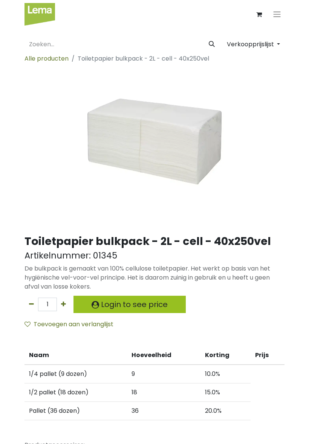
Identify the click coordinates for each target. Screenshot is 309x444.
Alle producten (46, 58)
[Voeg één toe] (63, 304)
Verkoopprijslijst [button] (251, 44)
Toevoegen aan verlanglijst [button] (73, 324)
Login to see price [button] (133, 304)
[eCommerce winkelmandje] (258, 14)
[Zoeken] (211, 44)
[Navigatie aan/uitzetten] (277, 14)
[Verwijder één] (31, 304)
